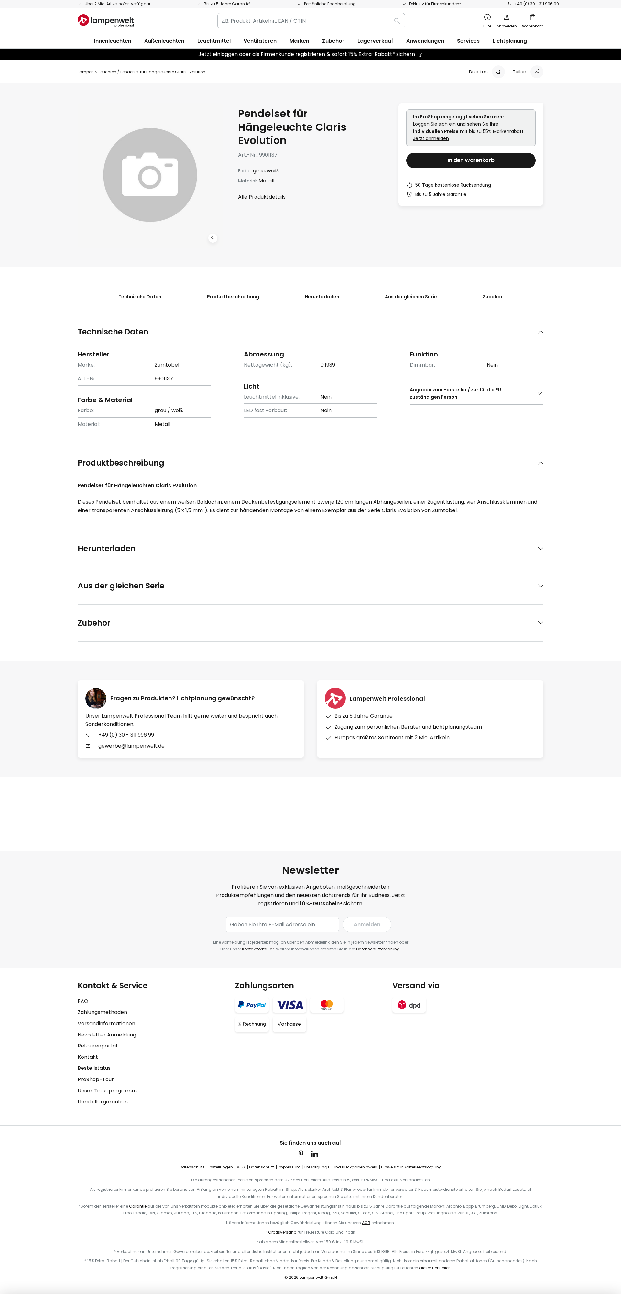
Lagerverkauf (375, 41)
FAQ (83, 1001)
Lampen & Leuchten (97, 72)
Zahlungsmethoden (102, 1012)
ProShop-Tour (96, 1079)
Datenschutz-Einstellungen (206, 1167)
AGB (241, 1167)
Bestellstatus (94, 1068)
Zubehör (493, 296)
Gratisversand (282, 1232)
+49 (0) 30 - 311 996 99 (536, 3)
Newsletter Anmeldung (107, 1034)
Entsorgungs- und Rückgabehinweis (340, 1167)
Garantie (138, 1206)
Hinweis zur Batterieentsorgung (411, 1167)
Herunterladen (322, 296)
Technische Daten (139, 296)
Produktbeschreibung (233, 296)
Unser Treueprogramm (107, 1090)
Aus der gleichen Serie (411, 296)
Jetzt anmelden (431, 138)
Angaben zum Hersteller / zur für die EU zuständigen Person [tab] (455, 393)
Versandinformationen (106, 1023)
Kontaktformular (258, 949)
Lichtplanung (510, 41)
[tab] (310, 331)
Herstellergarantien (103, 1101)
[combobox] (311, 20)
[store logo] (106, 20)
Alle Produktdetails (262, 197)
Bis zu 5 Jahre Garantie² (227, 3)
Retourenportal (97, 1045)
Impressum (289, 1167)
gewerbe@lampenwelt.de (131, 746)
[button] (212, 238)
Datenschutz (261, 1167)
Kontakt (88, 1057)
